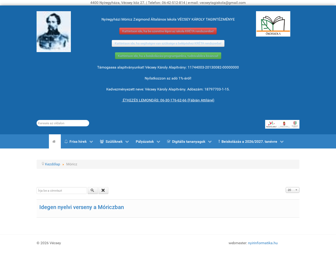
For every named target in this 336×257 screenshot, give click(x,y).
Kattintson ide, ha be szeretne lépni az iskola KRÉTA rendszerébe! (168, 31)
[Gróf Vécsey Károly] (54, 31)
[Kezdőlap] (55, 141)
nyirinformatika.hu (263, 243)
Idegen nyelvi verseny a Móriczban (81, 207)
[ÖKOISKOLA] (273, 24)
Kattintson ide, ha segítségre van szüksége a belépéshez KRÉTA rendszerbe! (168, 43)
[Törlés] (104, 190)
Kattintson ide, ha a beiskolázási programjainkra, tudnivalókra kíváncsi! (168, 56)
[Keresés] (93, 190)
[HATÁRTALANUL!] (282, 124)
